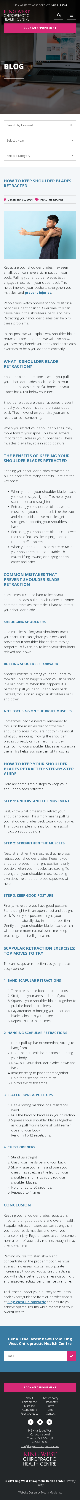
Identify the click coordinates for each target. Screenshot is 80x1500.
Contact (50, 1413)
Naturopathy (50, 1398)
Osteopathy (51, 1402)
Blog (50, 1409)
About (29, 1398)
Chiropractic (29, 1402)
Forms (51, 1406)
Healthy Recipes (51, 199)
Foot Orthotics (29, 1413)
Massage (29, 1406)
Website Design (27, 1492)
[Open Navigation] (71, 15)
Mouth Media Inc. (51, 1492)
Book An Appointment (40, 28)
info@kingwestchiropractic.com (40, 1446)
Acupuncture (29, 1409)
